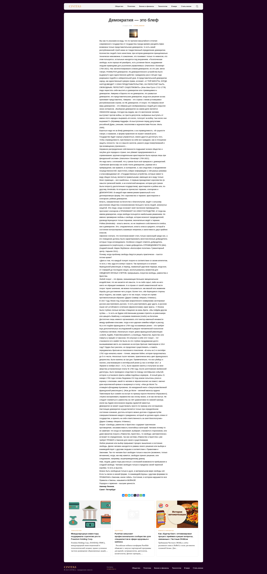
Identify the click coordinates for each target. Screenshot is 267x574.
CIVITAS (75, 6)
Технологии (162, 6)
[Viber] (138, 495)
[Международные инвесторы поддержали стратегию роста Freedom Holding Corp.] (90, 514)
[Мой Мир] (143, 495)
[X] (135, 495)
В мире (174, 6)
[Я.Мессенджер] (129, 495)
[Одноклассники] (126, 495)
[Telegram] (132, 495)
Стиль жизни (186, 6)
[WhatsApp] (141, 495)
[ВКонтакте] (123, 495)
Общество (119, 6)
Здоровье (119, 530)
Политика (131, 6)
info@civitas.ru (111, 569)
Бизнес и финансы (146, 6)
